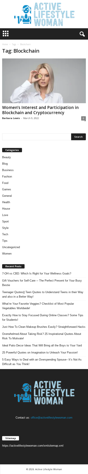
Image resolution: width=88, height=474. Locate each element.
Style (5, 228)
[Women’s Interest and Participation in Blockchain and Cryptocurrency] (44, 80)
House (6, 208)
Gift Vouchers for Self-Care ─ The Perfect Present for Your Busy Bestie (42, 283)
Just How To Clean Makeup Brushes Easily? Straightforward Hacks (43, 326)
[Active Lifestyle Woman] (44, 14)
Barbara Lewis (11, 118)
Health (6, 202)
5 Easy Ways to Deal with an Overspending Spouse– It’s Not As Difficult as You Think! (42, 362)
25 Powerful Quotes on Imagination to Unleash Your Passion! (40, 352)
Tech (5, 234)
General (7, 195)
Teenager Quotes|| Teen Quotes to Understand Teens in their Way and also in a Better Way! (42, 294)
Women (7, 253)
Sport (5, 221)
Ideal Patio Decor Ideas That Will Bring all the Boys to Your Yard (42, 345)
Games (6, 189)
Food (5, 183)
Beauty (6, 157)
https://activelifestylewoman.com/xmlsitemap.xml (32, 445)
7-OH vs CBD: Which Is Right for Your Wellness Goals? (36, 273)
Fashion (7, 176)
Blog (5, 163)
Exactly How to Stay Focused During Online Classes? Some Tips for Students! (42, 317)
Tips (4, 240)
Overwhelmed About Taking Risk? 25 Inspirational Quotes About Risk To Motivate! (41, 336)
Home (5, 44)
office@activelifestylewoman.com (51, 417)
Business (8, 170)
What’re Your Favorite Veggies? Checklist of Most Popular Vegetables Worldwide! (38, 306)
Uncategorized (11, 247)
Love (5, 215)
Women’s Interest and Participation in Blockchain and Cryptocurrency (40, 110)
